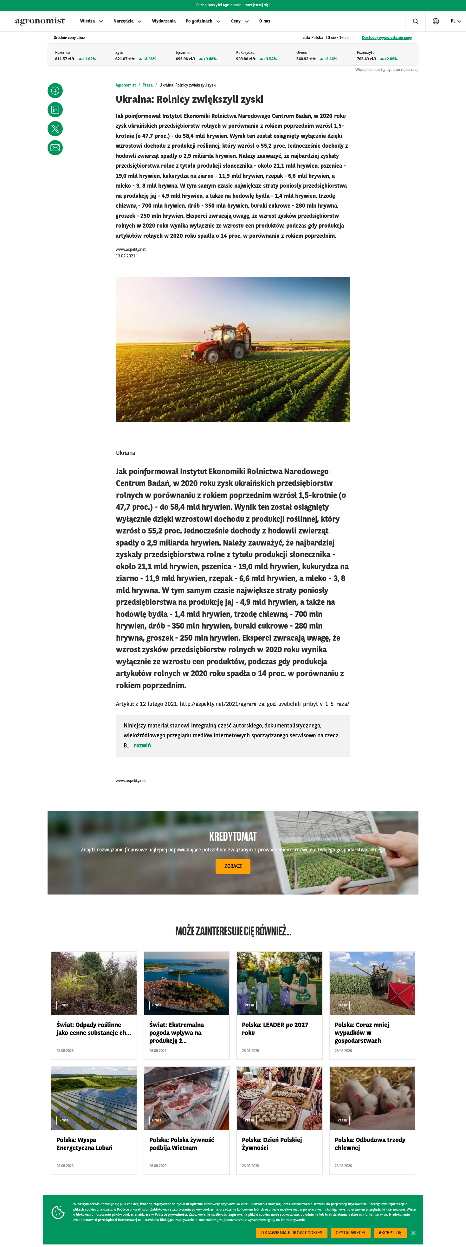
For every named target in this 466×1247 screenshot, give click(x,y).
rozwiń (142, 746)
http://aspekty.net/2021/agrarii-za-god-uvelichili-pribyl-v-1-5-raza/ (264, 704)
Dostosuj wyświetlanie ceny (387, 38)
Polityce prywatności (171, 1215)
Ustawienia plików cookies (291, 1233)
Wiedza (87, 21)
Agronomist (126, 85)
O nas (264, 21)
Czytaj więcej (351, 1233)
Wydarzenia (164, 21)
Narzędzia (123, 21)
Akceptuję (390, 1233)
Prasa (148, 85)
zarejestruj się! (257, 5)
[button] (55, 90)
